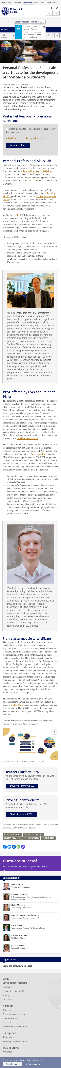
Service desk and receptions (15, 983)
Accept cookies (17, 145)
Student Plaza (17, 704)
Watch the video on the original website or (27, 138)
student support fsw (33, 834)
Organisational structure (42, 2)
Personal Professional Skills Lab (37, 171)
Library (55, 2)
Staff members (28, 2)
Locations (7, 987)
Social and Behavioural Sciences (17, 966)
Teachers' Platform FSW (27, 438)
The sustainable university (14, 1014)
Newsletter (7, 1051)
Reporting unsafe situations (15, 1041)
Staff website (4, 36)
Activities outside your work (15, 1026)
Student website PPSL (21, 814)
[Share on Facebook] (5, 847)
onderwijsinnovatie (12, 834)
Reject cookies (34, 1064)
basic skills (33, 180)
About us (7, 1010)
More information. (35, 1060)
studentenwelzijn (31, 838)
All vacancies (8, 1022)
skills (17, 214)
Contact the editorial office (14, 991)
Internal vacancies (10, 1018)
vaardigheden (48, 838)
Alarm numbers (9, 1037)
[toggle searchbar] (57, 8)
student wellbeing (12, 838)
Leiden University (7, 2)
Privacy (6, 995)
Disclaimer (7, 999)
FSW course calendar (38, 453)
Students (18, 2)
